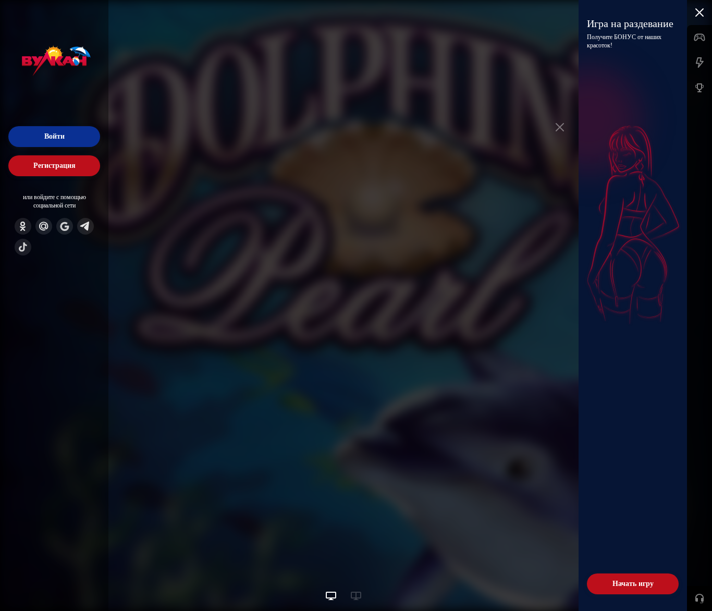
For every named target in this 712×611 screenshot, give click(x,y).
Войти (54, 136)
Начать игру (633, 584)
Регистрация (54, 165)
